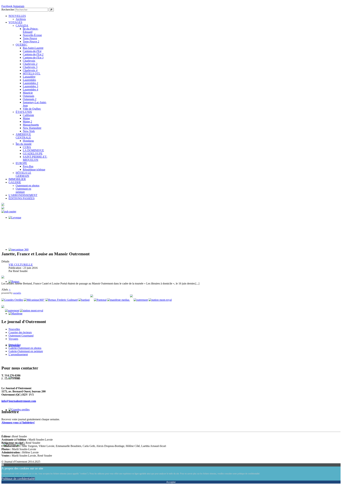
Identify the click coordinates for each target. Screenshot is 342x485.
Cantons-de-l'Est (32, 51)
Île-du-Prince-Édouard (30, 30)
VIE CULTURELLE (21, 264)
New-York (29, 131)
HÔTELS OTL (31, 73)
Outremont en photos (27, 185)
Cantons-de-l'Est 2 (33, 54)
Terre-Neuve (30, 38)
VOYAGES (15, 22)
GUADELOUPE (33, 153)
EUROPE (21, 163)
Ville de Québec (32, 108)
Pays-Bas (28, 166)
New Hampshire (32, 127)
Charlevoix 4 (30, 70)
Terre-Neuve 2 (31, 41)
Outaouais (28, 95)
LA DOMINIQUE (33, 150)
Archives (21, 19)
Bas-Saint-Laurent (33, 47)
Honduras (28, 140)
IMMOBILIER (17, 179)
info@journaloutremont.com (18, 401)
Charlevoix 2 (30, 63)
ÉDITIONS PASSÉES (22, 198)
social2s (17, 293)
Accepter (171, 482)
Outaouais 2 (29, 99)
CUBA (27, 147)
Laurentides (29, 79)
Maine (26, 118)
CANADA (22, 25)
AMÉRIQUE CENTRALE (23, 136)
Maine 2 (27, 121)
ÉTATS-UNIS (24, 111)
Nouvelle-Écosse (32, 35)
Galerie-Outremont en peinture (26, 351)
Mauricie (28, 92)
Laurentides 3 (30, 86)
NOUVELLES (17, 15)
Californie (28, 115)
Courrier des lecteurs (20, 332)
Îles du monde (24, 143)
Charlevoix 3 (30, 67)
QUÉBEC (21, 44)
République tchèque (34, 169)
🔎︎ (51, 9)
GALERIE (15, 182)
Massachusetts (31, 124)
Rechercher (7, 9)
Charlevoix (29, 60)
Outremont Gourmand (21, 335)
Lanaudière (29, 76)
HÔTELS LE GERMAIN (23, 174)
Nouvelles (14, 329)
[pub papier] (8, 211)
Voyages (13, 338)
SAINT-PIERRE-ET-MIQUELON (35, 158)
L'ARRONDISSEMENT (23, 195)
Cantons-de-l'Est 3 (33, 57)
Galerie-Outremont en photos (25, 348)
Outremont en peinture (23, 190)
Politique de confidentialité (18, 478)
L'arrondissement (18, 354)
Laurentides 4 (30, 89)
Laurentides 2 (30, 83)
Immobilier (15, 344)
